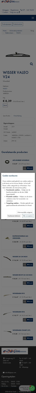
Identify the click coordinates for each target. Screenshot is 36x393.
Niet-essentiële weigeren (24, 212)
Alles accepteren (28, 216)
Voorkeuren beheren (14, 216)
